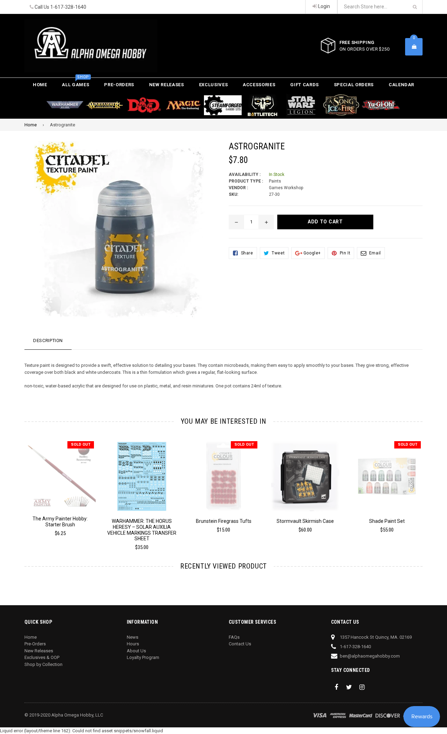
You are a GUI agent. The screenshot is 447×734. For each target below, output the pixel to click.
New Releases (166, 84)
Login (323, 6)
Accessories (259, 84)
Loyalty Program (143, 657)
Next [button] (432, 487)
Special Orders (354, 84)
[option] (55, 490)
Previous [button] (15, 487)
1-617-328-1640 (68, 7)
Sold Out (80, 444)
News (132, 637)
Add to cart (141, 471)
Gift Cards (304, 84)
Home (40, 84)
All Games (75, 82)
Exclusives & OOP (41, 657)
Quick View (60, 471)
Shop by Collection (43, 664)
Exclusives (213, 84)
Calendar (401, 84)
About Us (136, 650)
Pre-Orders (119, 84)
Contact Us (240, 643)
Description (48, 340)
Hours (133, 643)
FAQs (234, 637)
